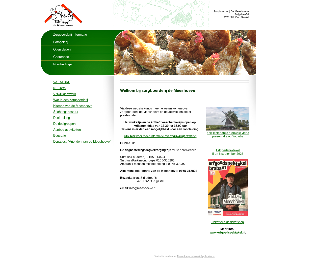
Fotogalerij (60, 42)
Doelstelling (61, 118)
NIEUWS (59, 88)
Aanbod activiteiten (67, 129)
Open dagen (62, 49)
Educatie (59, 135)
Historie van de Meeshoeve (72, 106)
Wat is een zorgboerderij (70, 100)
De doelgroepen (64, 124)
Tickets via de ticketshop (227, 222)
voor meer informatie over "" (160, 136)
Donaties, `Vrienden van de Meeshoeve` (82, 141)
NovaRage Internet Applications (196, 256)
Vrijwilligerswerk (64, 94)
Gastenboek (62, 57)
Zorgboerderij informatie (70, 34)
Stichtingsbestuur (65, 112)
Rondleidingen (63, 64)
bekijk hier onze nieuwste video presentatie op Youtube (228, 134)
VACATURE (61, 82)
